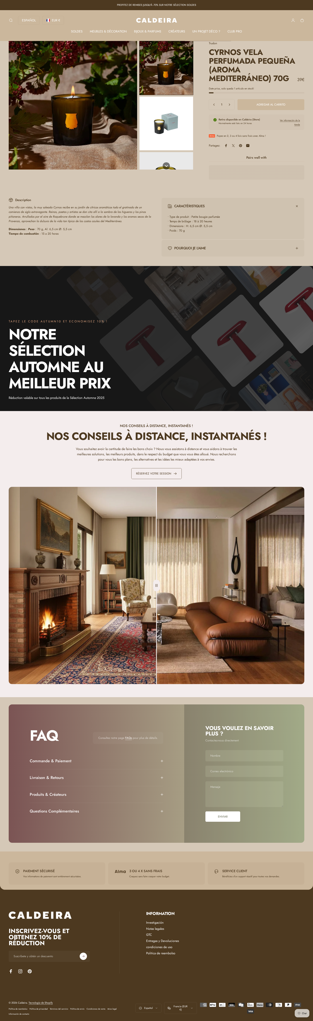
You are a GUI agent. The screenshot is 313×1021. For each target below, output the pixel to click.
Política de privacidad (39, 1008)
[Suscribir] (83, 956)
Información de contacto (19, 1013)
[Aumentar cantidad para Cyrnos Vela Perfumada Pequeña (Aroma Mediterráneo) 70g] (230, 104)
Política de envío (77, 1008)
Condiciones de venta (96, 1008)
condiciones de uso (159, 947)
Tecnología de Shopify (41, 1003)
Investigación (155, 923)
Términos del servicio (59, 1008)
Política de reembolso (18, 1008)
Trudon (213, 43)
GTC (149, 935)
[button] (166, 68)
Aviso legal (112, 1008)
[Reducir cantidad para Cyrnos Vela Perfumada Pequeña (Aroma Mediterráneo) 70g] (213, 104)
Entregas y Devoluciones (162, 941)
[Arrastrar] (156, 585)
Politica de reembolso (160, 953)
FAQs (128, 738)
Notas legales (155, 929)
